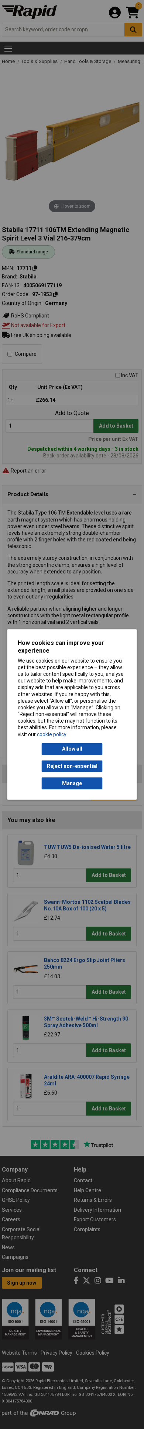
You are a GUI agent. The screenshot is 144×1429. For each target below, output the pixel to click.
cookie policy (51, 734)
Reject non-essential (72, 766)
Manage (72, 783)
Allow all (72, 749)
